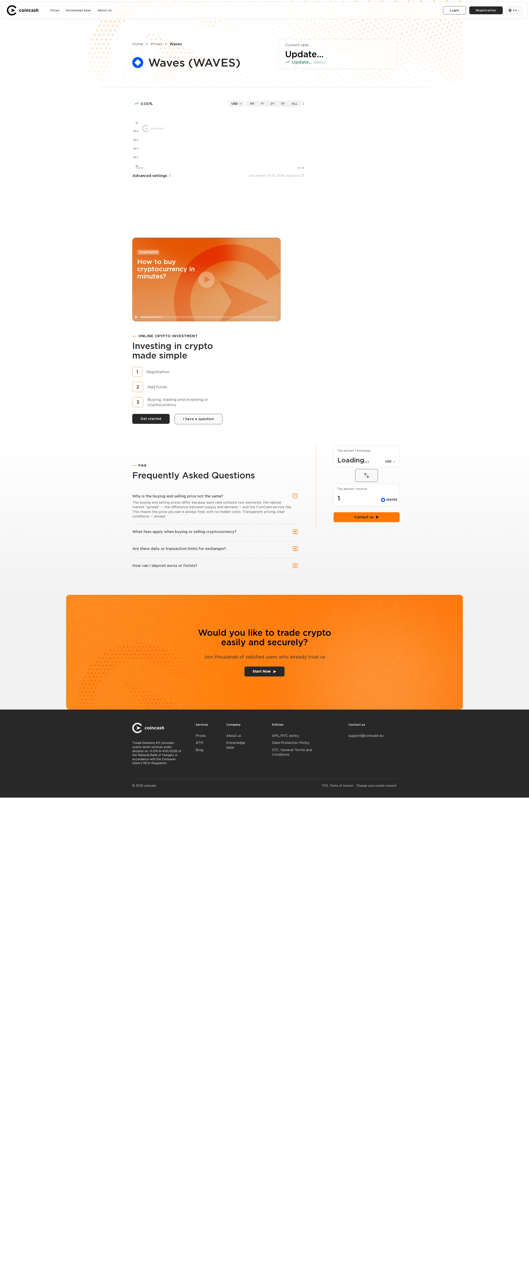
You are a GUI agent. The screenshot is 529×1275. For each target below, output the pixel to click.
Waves (175, 44)
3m (252, 103)
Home (137, 44)
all (295, 103)
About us (233, 736)
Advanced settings (149, 175)
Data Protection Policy (290, 743)
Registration (486, 10)
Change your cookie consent (376, 785)
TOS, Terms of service (337, 785)
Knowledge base (78, 10)
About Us (105, 10)
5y (283, 103)
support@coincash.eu (366, 736)
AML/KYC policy (285, 736)
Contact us (364, 568)
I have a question (198, 419)
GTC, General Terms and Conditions (292, 752)
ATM (199, 743)
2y (272, 103)
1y (262, 103)
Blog (199, 750)
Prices (54, 10)
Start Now (262, 671)
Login (454, 10)
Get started (151, 419)
